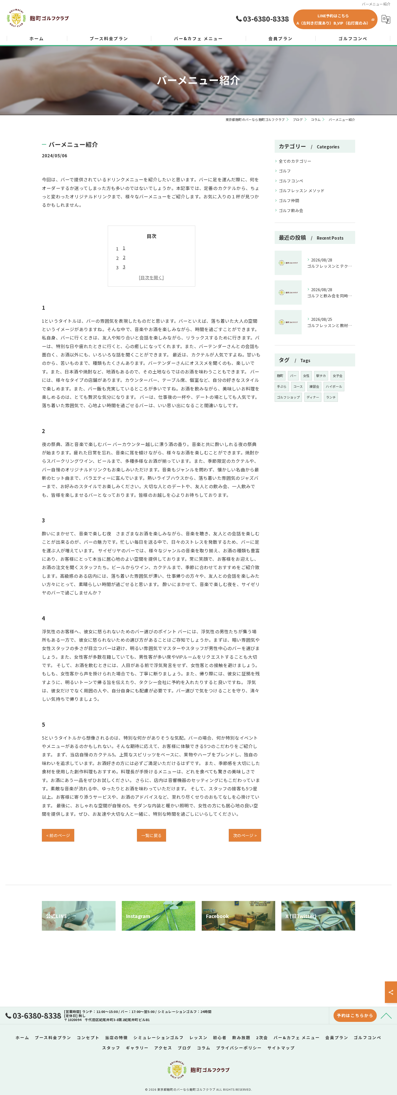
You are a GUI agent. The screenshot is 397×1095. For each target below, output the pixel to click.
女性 (306, 375)
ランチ (331, 397)
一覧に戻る (151, 835)
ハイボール (334, 386)
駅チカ (321, 375)
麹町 (280, 375)
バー (293, 375)
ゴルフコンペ (291, 180)
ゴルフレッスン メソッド (302, 190)
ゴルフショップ (288, 397)
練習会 (314, 386)
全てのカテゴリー (295, 161)
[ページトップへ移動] (386, 1015)
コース (298, 386)
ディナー (313, 397)
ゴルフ (285, 171)
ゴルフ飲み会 (291, 210)
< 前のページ (58, 835)
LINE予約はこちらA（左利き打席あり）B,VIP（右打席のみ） (333, 19)
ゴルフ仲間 (289, 200)
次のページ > (245, 835)
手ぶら (282, 386)
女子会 (338, 375)
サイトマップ (281, 1047)
